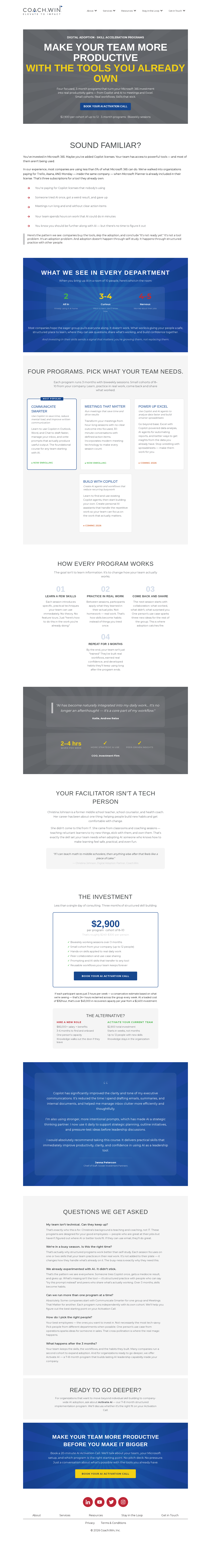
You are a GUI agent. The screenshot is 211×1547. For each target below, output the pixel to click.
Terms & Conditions (113, 1523)
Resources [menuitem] (96, 1515)
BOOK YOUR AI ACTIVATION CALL (105, 106)
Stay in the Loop (150, 10)
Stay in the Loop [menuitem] (132, 1515)
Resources (127, 10)
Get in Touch (175, 10)
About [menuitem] (36, 1515)
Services (107, 10)
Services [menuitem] (65, 1515)
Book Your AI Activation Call (105, 976)
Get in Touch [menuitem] (170, 1515)
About (90, 10)
